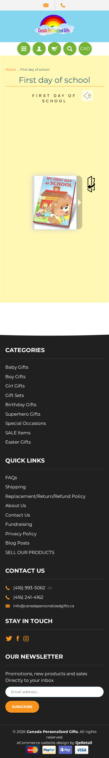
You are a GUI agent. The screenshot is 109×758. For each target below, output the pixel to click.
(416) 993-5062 (32, 587)
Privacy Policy (21, 533)
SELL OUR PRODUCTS (29, 552)
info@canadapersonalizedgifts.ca (43, 606)
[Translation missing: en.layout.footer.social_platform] (8, 638)
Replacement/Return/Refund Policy (45, 496)
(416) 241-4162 (28, 597)
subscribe (22, 706)
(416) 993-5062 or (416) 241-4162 (63, 5)
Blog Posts (17, 543)
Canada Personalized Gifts (52, 731)
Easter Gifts (18, 442)
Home (11, 69)
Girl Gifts (15, 385)
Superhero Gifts (22, 414)
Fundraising (18, 524)
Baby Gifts (16, 367)
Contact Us (17, 515)
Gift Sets (14, 395)
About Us (15, 505)
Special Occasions (25, 423)
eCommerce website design (43, 742)
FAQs (11, 477)
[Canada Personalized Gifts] (54, 25)
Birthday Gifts (20, 404)
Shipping (15, 486)
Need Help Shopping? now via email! (46, 5)
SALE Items (17, 432)
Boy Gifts (15, 376)
